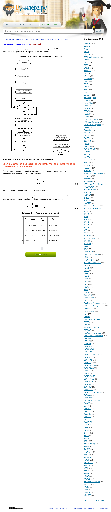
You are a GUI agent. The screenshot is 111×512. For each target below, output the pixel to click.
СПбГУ (87, 371)
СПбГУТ (87, 384)
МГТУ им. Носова (92, 206)
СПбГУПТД (89, 379)
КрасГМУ (88, 181)
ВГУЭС (87, 87)
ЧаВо (8, 25)
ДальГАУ (88, 130)
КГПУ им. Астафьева (93, 184)
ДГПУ (86, 127)
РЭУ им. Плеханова (92, 333)
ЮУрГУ (87, 495)
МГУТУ (87, 241)
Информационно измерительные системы (49, 39)
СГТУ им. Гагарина (92, 400)
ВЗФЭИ (87, 100)
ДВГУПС (88, 141)
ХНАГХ (87, 476)
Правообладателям (78, 508)
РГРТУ (87, 341)
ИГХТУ (87, 154)
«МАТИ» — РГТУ (91, 327)
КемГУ (87, 162)
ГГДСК (87, 111)
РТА (85, 314)
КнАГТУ (87, 176)
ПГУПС (87, 300)
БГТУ (86, 62)
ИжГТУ (87, 157)
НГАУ (86, 271)
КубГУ (86, 198)
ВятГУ (87, 108)
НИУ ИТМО (89, 398)
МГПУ (86, 214)
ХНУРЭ (87, 484)
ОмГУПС (88, 295)
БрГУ (86, 81)
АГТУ (86, 52)
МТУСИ (87, 244)
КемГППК (88, 160)
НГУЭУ (87, 287)
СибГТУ (87, 417)
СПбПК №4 (89, 298)
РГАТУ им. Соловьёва (93, 335)
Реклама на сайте (62, 508)
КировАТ (88, 168)
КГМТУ (87, 165)
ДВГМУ (87, 135)
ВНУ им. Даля (90, 98)
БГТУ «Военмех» (91, 57)
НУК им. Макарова (92, 262)
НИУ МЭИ (88, 252)
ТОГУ (86, 438)
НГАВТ (87, 268)
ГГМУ (86, 116)
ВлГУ (86, 89)
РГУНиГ (87, 330)
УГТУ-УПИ (88, 463)
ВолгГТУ (88, 95)
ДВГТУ (87, 138)
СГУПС (87, 419)
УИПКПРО (88, 457)
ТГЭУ (86, 441)
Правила (91, 508)
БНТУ (86, 76)
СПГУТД (88, 387)
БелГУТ (87, 70)
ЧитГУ (87, 492)
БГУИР (87, 68)
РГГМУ (87, 317)
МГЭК (86, 211)
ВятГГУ (87, 106)
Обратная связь (102, 508)
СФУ (86, 427)
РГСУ (86, 325)
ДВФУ (86, 144)
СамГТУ (87, 344)
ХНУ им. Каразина (92, 481)
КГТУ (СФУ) (89, 187)
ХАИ (86, 246)
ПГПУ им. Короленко (93, 303)
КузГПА (87, 200)
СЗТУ (86, 406)
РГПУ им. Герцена (92, 319)
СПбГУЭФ (88, 390)
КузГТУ (87, 203)
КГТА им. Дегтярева (93, 173)
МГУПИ (87, 235)
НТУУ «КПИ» (89, 260)
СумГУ (87, 433)
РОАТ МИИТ (89, 311)
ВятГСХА (88, 103)
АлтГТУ (87, 43)
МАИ (86, 217)
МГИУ (86, 222)
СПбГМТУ (88, 357)
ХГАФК (87, 473)
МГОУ (86, 225)
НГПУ (86, 279)
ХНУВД (87, 479)
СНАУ (86, 430)
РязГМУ (87, 338)
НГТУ (86, 281)
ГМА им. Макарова (92, 125)
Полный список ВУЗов (94, 500)
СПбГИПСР (89, 352)
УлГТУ (87, 454)
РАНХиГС (88, 308)
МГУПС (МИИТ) (91, 238)
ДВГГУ (87, 133)
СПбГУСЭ (88, 381)
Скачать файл (41, 254)
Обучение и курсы (50, 25)
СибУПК (87, 425)
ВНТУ (86, 84)
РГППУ (87, 322)
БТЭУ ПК (88, 79)
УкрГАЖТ (88, 452)
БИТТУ (87, 54)
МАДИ (86, 219)
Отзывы (33, 25)
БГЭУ (86, 73)
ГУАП (86, 373)
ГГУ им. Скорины (91, 122)
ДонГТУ (87, 146)
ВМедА (87, 92)
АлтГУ (87, 46)
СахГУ (87, 403)
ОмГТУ (87, 292)
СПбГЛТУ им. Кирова (93, 354)
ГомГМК (87, 114)
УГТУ (86, 468)
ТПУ (86, 249)
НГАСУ (87, 273)
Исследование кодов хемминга (16, 44)
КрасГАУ (87, 179)
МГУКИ (87, 233)
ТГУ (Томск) (89, 444)
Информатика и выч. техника (16, 39)
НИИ (86, 290)
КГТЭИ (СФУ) (90, 189)
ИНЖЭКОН (89, 349)
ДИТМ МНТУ (89, 149)
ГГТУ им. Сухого (91, 119)
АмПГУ (87, 49)
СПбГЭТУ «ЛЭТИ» (92, 392)
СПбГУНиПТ (89, 376)
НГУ (86, 284)
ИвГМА (87, 152)
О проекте (19, 25)
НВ (85, 265)
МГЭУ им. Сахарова (93, 208)
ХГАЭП (87, 471)
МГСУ (86, 227)
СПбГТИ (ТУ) (90, 365)
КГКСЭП (87, 171)
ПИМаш (87, 395)
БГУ (85, 65)
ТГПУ (86, 446)
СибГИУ (87, 414)
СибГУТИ (88, 422)
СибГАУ (87, 411)
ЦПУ (86, 490)
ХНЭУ (86, 487)
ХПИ (86, 257)
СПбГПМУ (88, 360)
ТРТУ (86, 436)
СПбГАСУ (88, 346)
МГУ (86, 230)
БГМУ (86, 60)
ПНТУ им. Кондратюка (94, 306)
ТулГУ (86, 449)
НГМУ (86, 276)
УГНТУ (87, 465)
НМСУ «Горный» (91, 254)
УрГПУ (87, 460)
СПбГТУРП (89, 368)
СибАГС (87, 408)
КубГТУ (87, 195)
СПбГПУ (87, 363)
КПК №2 (87, 192)
